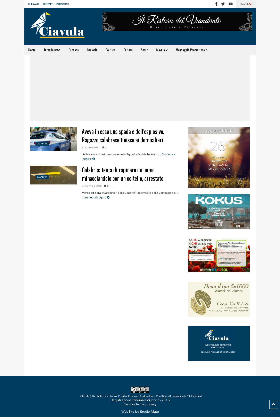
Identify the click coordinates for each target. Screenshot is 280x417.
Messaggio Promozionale (191, 49)
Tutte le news (52, 49)
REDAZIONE (62, 4)
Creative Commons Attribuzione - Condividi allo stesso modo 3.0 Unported (160, 396)
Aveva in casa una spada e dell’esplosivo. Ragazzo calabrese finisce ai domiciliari (123, 135)
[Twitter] (223, 4)
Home (31, 49)
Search (244, 4)
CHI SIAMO (34, 4)
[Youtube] (231, 4)
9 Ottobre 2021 (90, 147)
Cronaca (74, 49)
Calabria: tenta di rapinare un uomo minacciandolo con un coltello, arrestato (122, 174)
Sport (144, 49)
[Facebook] (216, 4)
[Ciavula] (59, 26)
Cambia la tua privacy (140, 404)
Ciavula (161, 49)
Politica (110, 49)
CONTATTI (48, 4)
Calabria (42, 144)
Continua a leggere (94, 197)
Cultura (128, 49)
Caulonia (92, 49)
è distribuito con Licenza (141, 396)
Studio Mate (149, 412)
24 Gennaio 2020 (91, 186)
